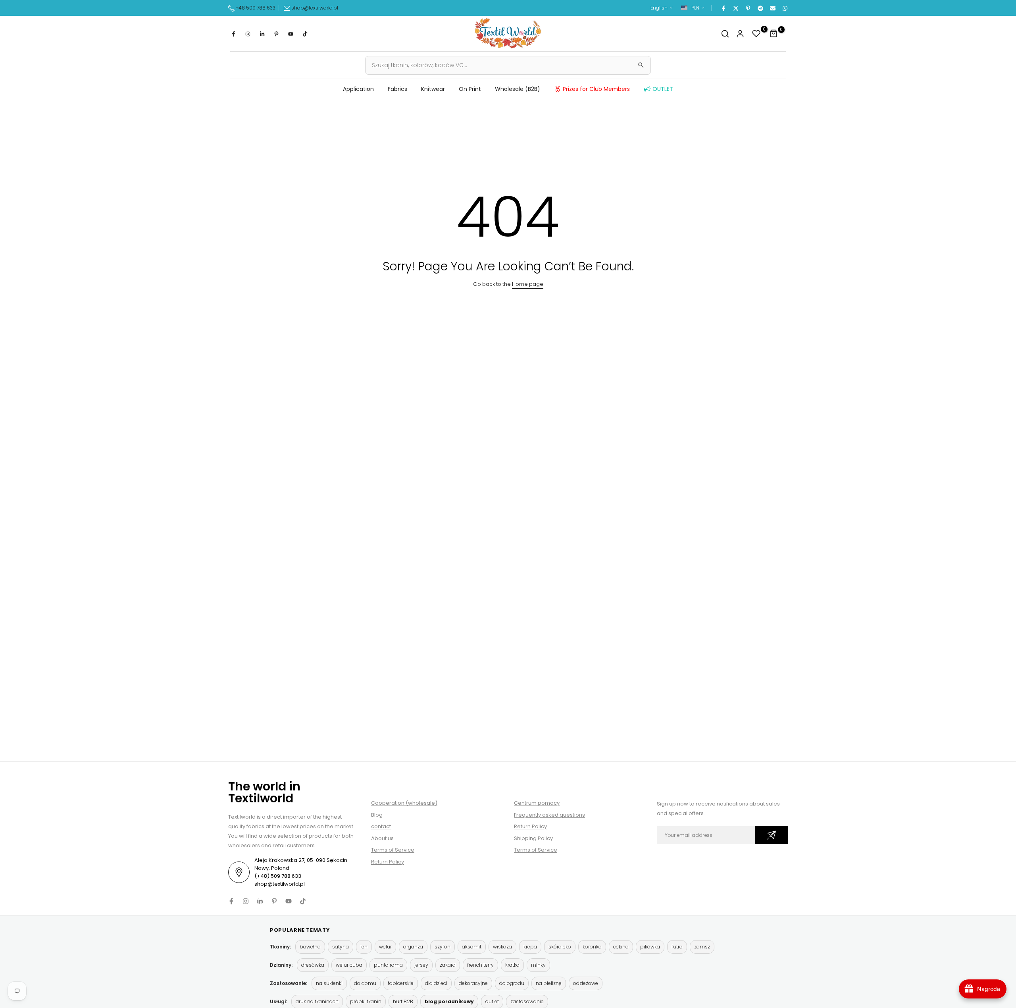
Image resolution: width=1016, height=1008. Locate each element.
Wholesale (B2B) (517, 89)
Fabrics (397, 89)
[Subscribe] (771, 835)
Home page (527, 284)
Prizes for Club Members (596, 89)
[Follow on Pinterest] (276, 34)
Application (358, 89)
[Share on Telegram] (760, 8)
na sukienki (329, 983)
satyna (340, 946)
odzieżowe (585, 983)
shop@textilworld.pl (314, 7)
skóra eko (559, 946)
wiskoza (502, 946)
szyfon (442, 946)
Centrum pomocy (537, 803)
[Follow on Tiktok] (305, 34)
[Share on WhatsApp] (784, 8)
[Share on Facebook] (723, 8)
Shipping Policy (533, 838)
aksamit (471, 946)
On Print (470, 89)
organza (413, 946)
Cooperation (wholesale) (404, 803)
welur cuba (349, 965)
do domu (365, 983)
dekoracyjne (473, 983)
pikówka (650, 946)
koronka (592, 946)
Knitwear (433, 89)
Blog (377, 815)
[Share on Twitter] (735, 8)
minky (538, 965)
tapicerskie (401, 983)
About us (382, 838)
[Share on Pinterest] (748, 8)
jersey (421, 965)
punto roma (388, 965)
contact (381, 826)
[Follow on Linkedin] (262, 34)
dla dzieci (436, 983)
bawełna (310, 946)
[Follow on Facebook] (233, 34)
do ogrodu (511, 983)
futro (677, 946)
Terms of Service (392, 850)
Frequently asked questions (549, 815)
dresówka (312, 965)
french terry (480, 965)
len (364, 946)
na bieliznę (549, 983)
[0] (756, 33)
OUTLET (662, 89)
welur (385, 946)
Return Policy (387, 861)
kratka (512, 965)
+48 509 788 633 (255, 7)
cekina (621, 946)
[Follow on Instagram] (247, 34)
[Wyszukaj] (640, 65)
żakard (448, 965)
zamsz (702, 946)
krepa (530, 946)
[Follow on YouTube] (290, 34)
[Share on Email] (772, 8)
